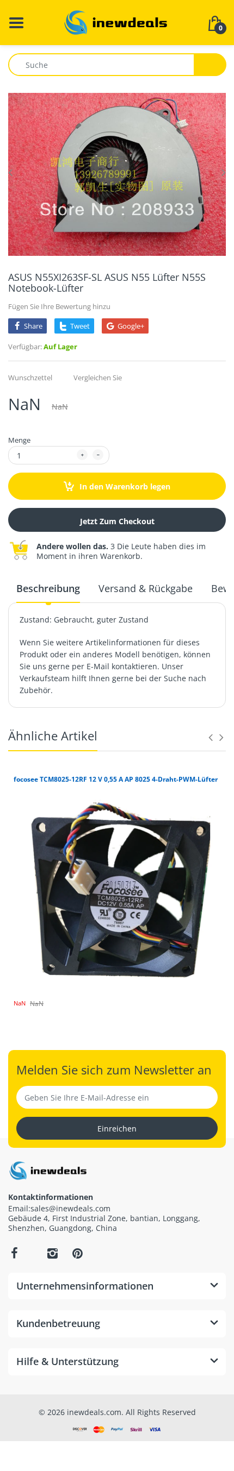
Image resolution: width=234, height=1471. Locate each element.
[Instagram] (52, 1253)
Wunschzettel (30, 377)
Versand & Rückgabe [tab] (145, 588)
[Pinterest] (77, 1253)
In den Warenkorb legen (123, 486)
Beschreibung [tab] (48, 588)
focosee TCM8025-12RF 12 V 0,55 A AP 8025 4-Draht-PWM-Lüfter (116, 779)
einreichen (117, 1128)
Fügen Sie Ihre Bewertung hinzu (59, 306)
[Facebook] (14, 1253)
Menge (19, 440)
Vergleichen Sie (97, 377)
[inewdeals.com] (117, 21)
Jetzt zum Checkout (117, 521)
